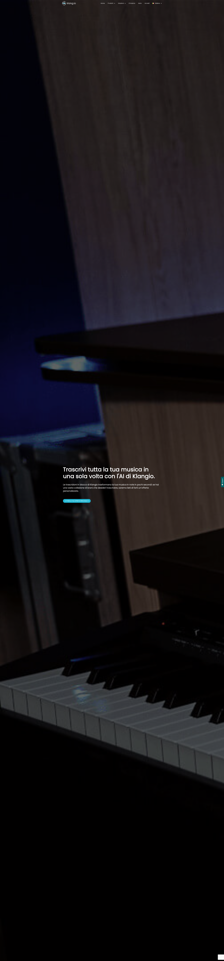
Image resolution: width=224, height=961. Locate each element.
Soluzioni (121, 3)
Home (103, 3)
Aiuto (140, 3)
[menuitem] (157, 3)
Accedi (147, 3)
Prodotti (110, 3)
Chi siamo (132, 3)
